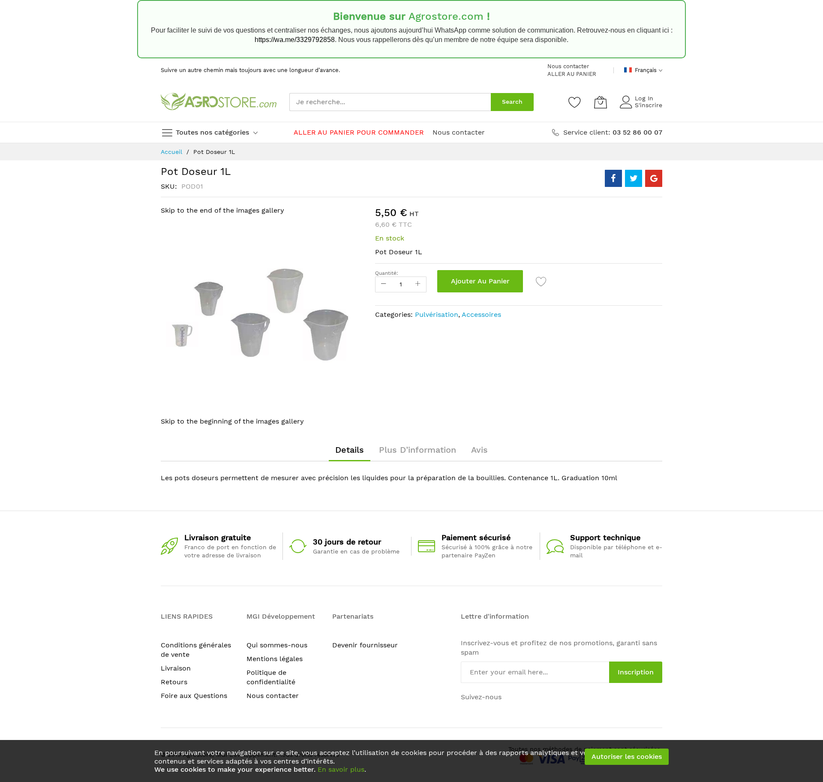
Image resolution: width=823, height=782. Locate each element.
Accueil (171, 151)
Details (349, 450)
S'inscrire (648, 105)
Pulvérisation (436, 314)
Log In (644, 98)
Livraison (176, 668)
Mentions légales (274, 659)
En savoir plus (341, 769)
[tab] (349, 449)
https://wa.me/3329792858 (295, 39)
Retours (174, 682)
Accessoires (481, 314)
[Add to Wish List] (541, 281)
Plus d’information (417, 450)
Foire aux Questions (194, 696)
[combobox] (390, 102)
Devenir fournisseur (365, 645)
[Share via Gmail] (653, 178)
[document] (411, 761)
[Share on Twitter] (633, 178)
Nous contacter (568, 66)
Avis (479, 450)
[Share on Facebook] (613, 178)
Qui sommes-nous (276, 645)
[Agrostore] (218, 102)
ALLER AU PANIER (571, 74)
